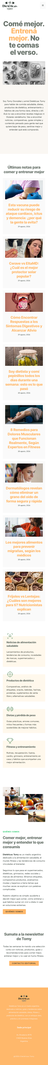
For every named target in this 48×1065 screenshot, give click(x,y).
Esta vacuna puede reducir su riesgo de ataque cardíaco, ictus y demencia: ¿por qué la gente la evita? (24, 213)
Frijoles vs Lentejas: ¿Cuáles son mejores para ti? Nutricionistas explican (24, 602)
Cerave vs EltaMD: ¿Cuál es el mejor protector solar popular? (24, 269)
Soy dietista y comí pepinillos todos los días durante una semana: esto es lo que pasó (24, 380)
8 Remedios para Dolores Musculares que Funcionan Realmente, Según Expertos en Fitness (24, 438)
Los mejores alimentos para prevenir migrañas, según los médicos (24, 548)
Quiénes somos (14, 912)
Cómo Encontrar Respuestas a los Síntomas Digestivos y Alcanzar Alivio (24, 323)
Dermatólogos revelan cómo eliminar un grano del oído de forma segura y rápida (24, 494)
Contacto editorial (24, 963)
